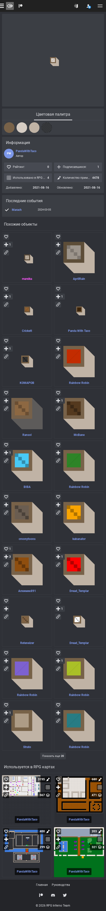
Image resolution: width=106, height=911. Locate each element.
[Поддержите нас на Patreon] (21, 6)
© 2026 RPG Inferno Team (53, 905)
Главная (42, 884)
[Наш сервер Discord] (53, 895)
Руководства (61, 884)
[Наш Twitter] (65, 895)
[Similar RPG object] (27, 257)
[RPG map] (27, 800)
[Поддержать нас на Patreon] (41, 895)
